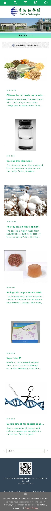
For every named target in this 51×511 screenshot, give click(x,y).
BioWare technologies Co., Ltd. (26, 11)
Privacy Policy (31, 508)
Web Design (23, 483)
